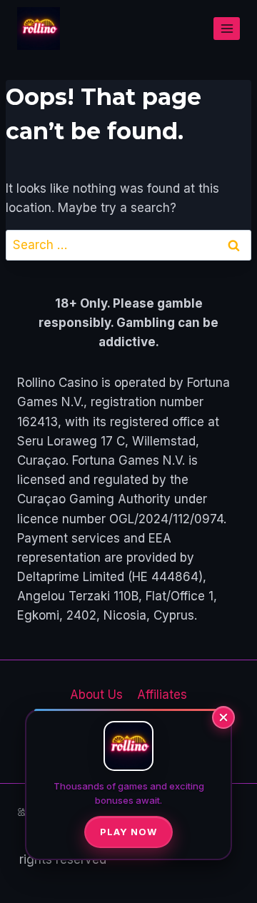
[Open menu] (226, 28)
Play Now (128, 831)
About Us (96, 694)
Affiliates (162, 694)
